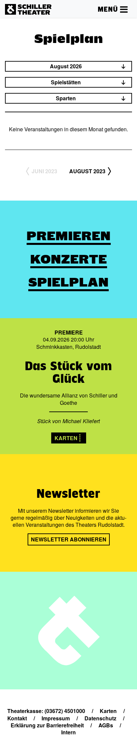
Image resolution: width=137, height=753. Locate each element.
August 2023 (87, 171)
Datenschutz (100, 718)
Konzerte (68, 259)
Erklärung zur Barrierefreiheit (47, 725)
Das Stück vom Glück (68, 372)
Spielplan (68, 282)
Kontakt (17, 718)
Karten (66, 438)
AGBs (105, 725)
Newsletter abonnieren (68, 539)
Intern (68, 732)
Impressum (56, 718)
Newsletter (68, 493)
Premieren (69, 236)
